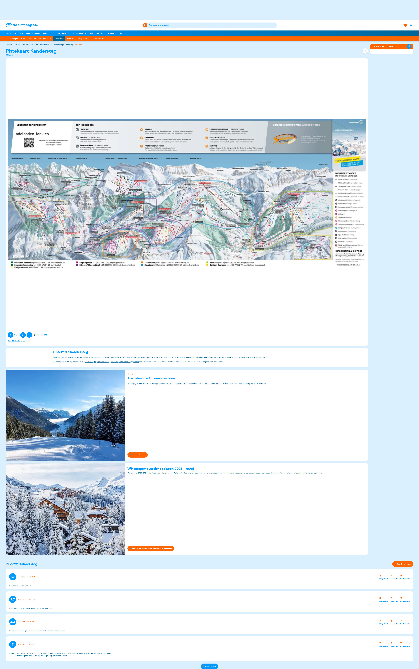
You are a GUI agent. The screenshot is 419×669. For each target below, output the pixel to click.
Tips (91, 33)
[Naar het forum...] (65, 415)
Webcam (32, 39)
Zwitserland (34, 45)
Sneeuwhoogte (12, 39)
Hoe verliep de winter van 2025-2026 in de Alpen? (152, 548)
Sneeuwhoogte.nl (12, 45)
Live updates (111, 33)
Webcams (19, 33)
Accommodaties (79, 33)
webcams (114, 362)
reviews (136, 362)
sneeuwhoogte (90, 362)
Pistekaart (59, 39)
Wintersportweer (33, 33)
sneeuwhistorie (125, 362)
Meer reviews (210, 666)
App (121, 33)
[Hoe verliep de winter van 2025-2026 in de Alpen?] (65, 509)
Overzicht (24, 45)
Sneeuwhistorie (45, 39)
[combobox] (212, 25)
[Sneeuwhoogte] (73, 25)
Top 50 (8, 33)
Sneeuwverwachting (61, 33)
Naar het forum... (138, 455)
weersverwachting (103, 362)
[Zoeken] (212, 25)
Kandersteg (58, 45)
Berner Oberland (46, 45)
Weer (23, 39)
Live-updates (81, 39)
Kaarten (46, 33)
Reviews (99, 33)
